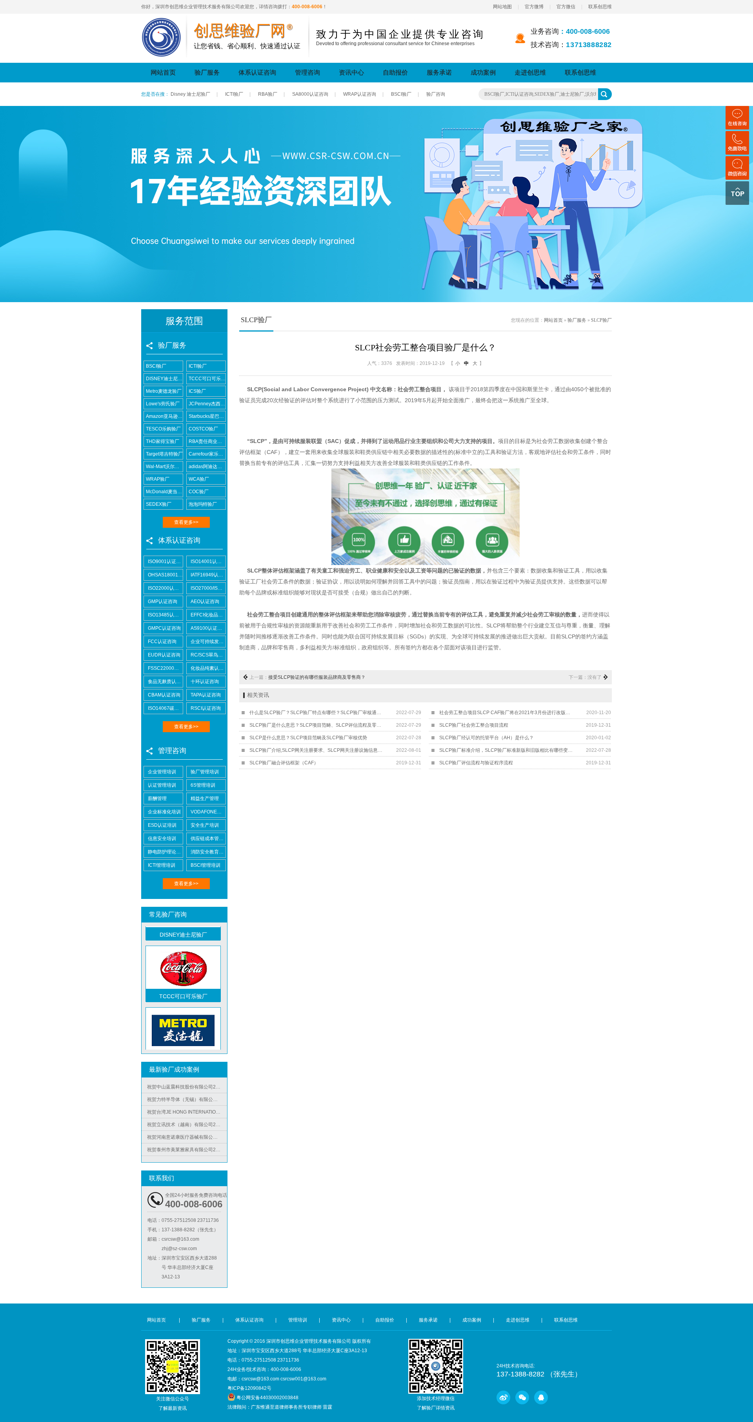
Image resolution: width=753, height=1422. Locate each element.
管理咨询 (307, 72)
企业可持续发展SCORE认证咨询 (208, 641)
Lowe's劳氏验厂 (163, 404)
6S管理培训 (203, 785)
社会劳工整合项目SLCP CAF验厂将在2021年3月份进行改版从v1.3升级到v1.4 (507, 712)
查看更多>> (186, 522)
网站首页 (163, 72)
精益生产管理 (205, 798)
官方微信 (566, 6)
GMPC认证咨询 (164, 628)
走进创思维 (530, 72)
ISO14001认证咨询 (208, 561)
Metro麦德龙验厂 (164, 391)
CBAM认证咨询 (164, 695)
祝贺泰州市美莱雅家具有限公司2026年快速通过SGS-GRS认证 (187, 1135)
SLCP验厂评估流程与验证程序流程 (476, 763)
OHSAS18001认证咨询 (165, 575)
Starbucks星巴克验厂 (207, 416)
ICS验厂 (197, 391)
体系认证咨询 (257, 72)
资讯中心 (351, 72)
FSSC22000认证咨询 (165, 668)
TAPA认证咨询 (206, 695)
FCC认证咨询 (162, 641)
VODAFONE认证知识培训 (208, 812)
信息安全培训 (162, 838)
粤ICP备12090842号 (249, 1388)
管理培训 (297, 1320)
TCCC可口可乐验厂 (207, 378)
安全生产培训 (205, 825)
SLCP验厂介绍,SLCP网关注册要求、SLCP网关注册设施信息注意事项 (317, 750)
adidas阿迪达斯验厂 (207, 466)
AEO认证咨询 (205, 601)
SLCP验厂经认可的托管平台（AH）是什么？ (486, 737)
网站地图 (502, 6)
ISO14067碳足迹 (165, 708)
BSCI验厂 (401, 94)
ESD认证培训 (162, 825)
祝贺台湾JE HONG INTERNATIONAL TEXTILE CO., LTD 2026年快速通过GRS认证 (187, 1098)
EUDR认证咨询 (164, 655)
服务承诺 (439, 72)
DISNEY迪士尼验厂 (164, 378)
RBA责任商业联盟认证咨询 (207, 441)
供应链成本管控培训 (208, 838)
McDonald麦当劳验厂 (164, 491)
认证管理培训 (162, 785)
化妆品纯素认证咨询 (208, 668)
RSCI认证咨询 (206, 708)
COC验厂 (199, 491)
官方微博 (534, 6)
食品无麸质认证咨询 (165, 681)
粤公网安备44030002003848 (267, 1397)
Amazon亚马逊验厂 (164, 416)
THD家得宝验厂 (162, 441)
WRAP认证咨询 (359, 94)
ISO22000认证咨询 (165, 588)
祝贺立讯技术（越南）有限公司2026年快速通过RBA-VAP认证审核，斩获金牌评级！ (187, 1110)
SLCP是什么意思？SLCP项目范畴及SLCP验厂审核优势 (308, 737)
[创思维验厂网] (161, 22)
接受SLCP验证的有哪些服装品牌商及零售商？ (317, 677)
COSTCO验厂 (203, 429)
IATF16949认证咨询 (208, 575)
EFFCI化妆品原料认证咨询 (208, 615)
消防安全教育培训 (208, 852)
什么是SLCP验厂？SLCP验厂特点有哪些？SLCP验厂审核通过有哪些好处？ (317, 712)
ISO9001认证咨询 (165, 561)
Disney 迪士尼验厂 (190, 94)
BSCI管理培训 (205, 865)
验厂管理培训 (205, 772)
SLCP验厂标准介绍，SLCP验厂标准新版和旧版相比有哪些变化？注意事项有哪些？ (507, 750)
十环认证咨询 (205, 681)
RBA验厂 (267, 94)
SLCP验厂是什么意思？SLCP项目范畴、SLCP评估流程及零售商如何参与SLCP (317, 725)
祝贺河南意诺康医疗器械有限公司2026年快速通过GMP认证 (187, 1123)
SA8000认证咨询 (310, 94)
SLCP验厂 (601, 320)
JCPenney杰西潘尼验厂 (207, 404)
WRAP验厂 (157, 479)
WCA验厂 (199, 479)
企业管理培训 (162, 772)
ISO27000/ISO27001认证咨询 (208, 588)
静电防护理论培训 (165, 852)
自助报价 (395, 72)
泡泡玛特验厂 (203, 504)
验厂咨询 (435, 94)
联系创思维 (600, 6)
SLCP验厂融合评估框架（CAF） (283, 763)
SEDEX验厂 (158, 504)
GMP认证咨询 (162, 601)
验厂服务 (207, 72)
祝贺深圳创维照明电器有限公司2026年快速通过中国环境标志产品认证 (187, 1148)
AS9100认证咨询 (208, 628)
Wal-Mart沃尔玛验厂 (164, 466)
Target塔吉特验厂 (164, 454)
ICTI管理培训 (161, 865)
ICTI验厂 (234, 94)
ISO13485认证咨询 (165, 615)
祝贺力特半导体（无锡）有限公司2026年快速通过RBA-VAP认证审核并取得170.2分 (187, 1085)
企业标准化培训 (164, 812)
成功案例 (483, 72)
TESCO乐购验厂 (163, 429)
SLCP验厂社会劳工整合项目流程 (473, 725)
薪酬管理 (157, 798)
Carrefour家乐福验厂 (207, 454)
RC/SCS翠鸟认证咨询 (208, 655)
